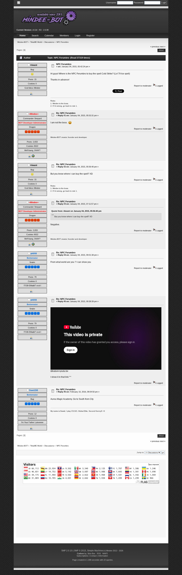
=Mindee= (34, 114)
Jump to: (140, 452)
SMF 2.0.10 (66, 550)
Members (64, 35)
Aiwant (33, 65)
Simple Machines (95, 550)
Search (35, 35)
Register (90, 35)
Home (23, 35)
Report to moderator (142, 86)
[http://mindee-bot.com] (33, 157)
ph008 (34, 253)
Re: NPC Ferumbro (65, 113)
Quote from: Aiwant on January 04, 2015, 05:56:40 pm (76, 211)
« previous (154, 47)
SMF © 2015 (80, 550)
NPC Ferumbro (63, 64)
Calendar (49, 35)
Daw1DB (33, 390)
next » (162, 47)
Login (77, 35)
